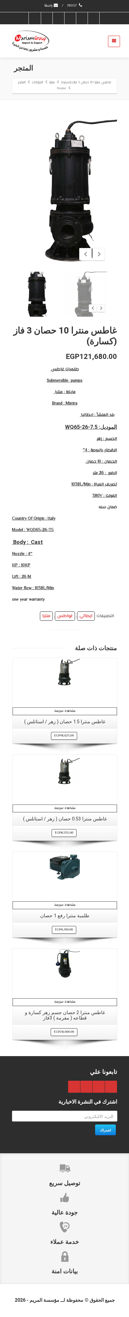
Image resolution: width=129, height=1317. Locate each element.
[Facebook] (93, 18)
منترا (46, 616)
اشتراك (105, 1130)
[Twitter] (82, 18)
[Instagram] (35, 18)
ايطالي (86, 616)
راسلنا (48, 6)
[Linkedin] (46, 18)
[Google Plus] (70, 18)
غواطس (65, 616)
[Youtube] (58, 18)
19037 (72, 6)
